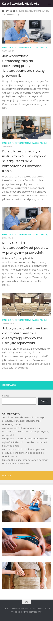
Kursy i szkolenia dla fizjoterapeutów (21, 4)
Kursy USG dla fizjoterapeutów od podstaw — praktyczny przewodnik (25, 247)
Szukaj (5, 395)
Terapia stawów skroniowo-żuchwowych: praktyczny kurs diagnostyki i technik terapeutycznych (24, 421)
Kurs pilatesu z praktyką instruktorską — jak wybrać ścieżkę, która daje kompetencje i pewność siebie (24, 161)
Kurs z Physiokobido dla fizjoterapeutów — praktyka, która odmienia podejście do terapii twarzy (24, 453)
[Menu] (49, 3)
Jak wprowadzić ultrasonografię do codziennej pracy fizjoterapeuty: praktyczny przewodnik (23, 66)
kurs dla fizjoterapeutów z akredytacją (24, 47)
